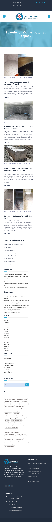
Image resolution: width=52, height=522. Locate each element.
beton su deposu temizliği (10, 399)
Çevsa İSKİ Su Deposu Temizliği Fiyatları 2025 (15, 274)
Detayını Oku (7, 97)
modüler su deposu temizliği (10, 418)
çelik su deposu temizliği (9, 446)
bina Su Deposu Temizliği (22, 399)
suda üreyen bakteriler (9, 434)
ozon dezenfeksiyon (22, 418)
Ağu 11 (30, 163)
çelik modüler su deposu (9, 443)
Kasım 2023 (6, 337)
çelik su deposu (20, 443)
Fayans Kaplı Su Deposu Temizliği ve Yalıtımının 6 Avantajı (18, 83)
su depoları (18, 434)
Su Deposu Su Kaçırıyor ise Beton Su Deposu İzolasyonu (18, 127)
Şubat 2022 (6, 350)
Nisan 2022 (6, 348)
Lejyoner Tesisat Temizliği (10, 255)
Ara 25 (30, 121)
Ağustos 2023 (7, 339)
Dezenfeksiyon (7, 358)
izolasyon (16, 408)
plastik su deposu (8, 425)
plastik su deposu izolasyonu (19, 425)
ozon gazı (7, 420)
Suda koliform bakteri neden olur (11, 432)
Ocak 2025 (6, 329)
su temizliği (26, 441)
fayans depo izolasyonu (9, 406)
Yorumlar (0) (23, 77)
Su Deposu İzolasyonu (9, 363)
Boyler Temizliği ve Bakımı (9, 264)
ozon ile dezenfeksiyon (9, 422)
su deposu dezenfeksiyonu (10, 436)
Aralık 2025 (6, 320)
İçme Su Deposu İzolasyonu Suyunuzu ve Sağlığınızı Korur (17, 305)
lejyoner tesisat (17, 413)
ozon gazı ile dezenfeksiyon (16, 420)
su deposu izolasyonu (9, 439)
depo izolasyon (8, 401)
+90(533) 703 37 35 (17, 2)
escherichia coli (15, 403)
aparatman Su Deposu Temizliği (11, 396)
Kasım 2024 (6, 333)
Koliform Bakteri (8, 411)
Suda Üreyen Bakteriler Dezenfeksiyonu (13, 371)
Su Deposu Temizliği (8, 258)
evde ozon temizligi (24, 403)
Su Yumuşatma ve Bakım (9, 250)
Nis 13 (30, 211)
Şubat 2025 (6, 327)
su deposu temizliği (19, 439)
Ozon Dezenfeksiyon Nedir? (14, 312)
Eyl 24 (30, 77)
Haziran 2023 (7, 341)
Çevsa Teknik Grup (13, 77)
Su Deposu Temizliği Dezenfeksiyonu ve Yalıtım (15, 302)
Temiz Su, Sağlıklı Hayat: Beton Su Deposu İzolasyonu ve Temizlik (18, 169)
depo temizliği (24, 401)
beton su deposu (23, 396)
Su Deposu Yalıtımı (8, 247)
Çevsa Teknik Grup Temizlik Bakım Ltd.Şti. (26, 519)
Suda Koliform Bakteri (9, 429)
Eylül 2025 (6, 322)
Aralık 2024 (6, 331)
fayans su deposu (8, 408)
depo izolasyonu (16, 401)
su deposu (24, 434)
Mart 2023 (6, 344)
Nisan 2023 (6, 342)
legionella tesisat (8, 413)
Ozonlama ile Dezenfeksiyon (10, 253)
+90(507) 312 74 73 (17, 5)
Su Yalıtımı (6, 369)
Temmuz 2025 (7, 324)
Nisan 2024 (6, 335)
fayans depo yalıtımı (20, 406)
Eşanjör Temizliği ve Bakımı (10, 261)
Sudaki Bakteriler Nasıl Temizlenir (11, 427)
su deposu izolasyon (22, 436)
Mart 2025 (6, 326)
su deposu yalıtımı (8, 441)
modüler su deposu (8, 415)
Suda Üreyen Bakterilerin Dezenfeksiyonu (13, 244)
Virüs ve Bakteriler (8, 372)
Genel (5, 360)
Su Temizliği (7, 367)
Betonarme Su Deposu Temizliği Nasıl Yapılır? (18, 217)
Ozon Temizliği (7, 362)
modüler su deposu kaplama (20, 415)
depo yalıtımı (7, 403)
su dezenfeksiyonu (17, 441)
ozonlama (18, 422)
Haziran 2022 (7, 346)
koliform (21, 408)
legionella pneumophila (17, 411)
